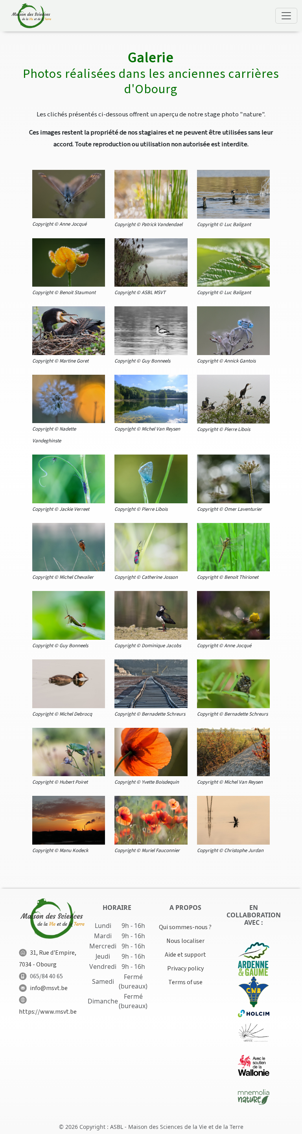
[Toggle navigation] (286, 16)
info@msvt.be (49, 988)
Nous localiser (185, 941)
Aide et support (185, 954)
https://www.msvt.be (48, 1011)
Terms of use (185, 982)
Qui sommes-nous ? (185, 927)
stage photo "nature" (234, 114)
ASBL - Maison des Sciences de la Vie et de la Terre (176, 1126)
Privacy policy (185, 968)
